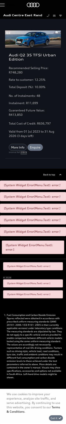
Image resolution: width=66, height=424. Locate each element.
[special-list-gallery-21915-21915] (33, 38)
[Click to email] (54, 15)
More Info (17, 147)
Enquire (35, 147)
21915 (24, 152)
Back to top (49, 174)
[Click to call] (48, 15)
